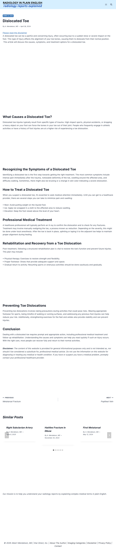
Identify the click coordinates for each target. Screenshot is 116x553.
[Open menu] (106, 4)
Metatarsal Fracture (12, 400)
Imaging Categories (76, 543)
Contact (58, 546)
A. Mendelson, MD (11, 26)
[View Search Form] (111, 4)
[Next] (109, 435)
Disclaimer (92, 543)
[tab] (53, 450)
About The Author (58, 543)
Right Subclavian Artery (19, 427)
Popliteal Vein (107, 400)
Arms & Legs (8, 16)
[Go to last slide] (7, 435)
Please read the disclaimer (15, 33)
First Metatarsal (92, 427)
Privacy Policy (104, 543)
